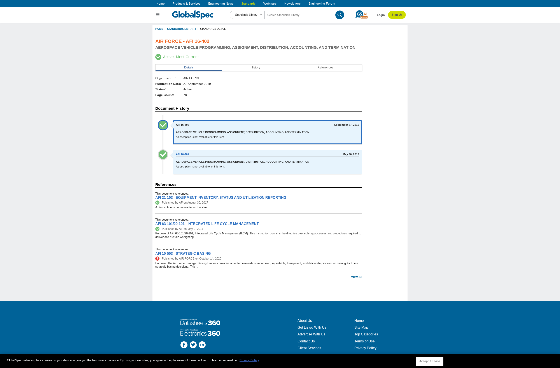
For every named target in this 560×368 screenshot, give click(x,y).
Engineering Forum (321, 3)
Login (381, 15)
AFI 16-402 (182, 154)
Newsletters (292, 3)
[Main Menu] (158, 15)
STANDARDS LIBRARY (181, 28)
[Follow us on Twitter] (193, 345)
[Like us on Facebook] (183, 345)
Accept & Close (429, 361)
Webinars (269, 3)
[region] (280, 361)
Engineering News (220, 3)
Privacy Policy (365, 348)
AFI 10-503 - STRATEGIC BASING (183, 253)
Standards (248, 3)
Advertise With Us (311, 334)
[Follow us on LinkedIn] (202, 345)
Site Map (361, 327)
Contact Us (306, 341)
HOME (159, 28)
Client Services (309, 348)
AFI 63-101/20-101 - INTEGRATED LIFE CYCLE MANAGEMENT (207, 224)
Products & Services (186, 3)
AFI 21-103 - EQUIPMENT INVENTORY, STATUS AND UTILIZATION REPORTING (220, 197)
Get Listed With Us (312, 327)
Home (160, 3)
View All (356, 277)
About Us (305, 321)
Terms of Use (364, 341)
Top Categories (366, 334)
